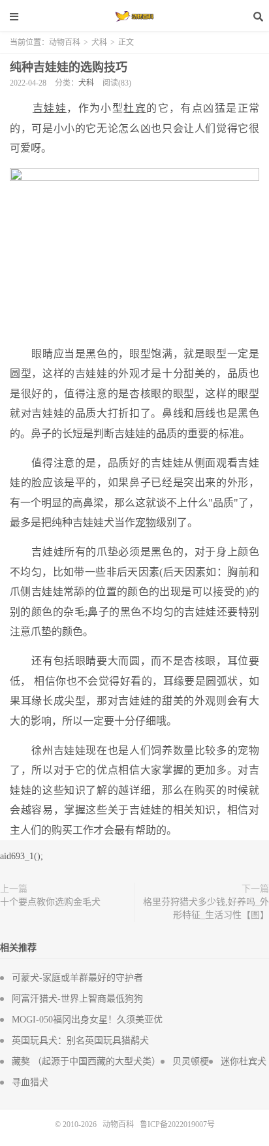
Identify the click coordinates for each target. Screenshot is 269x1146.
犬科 (99, 42)
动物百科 (134, 16)
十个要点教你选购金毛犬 (50, 902)
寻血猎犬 (30, 1082)
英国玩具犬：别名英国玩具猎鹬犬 (80, 1040)
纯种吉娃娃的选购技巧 (68, 67)
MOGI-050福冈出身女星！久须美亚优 (87, 1019)
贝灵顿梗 (190, 1061)
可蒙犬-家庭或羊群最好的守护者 (77, 978)
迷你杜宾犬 (243, 1061)
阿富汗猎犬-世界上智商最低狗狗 (77, 999)
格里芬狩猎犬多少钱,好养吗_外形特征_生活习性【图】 (206, 908)
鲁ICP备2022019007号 (177, 1124)
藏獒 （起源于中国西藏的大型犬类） (86, 1061)
